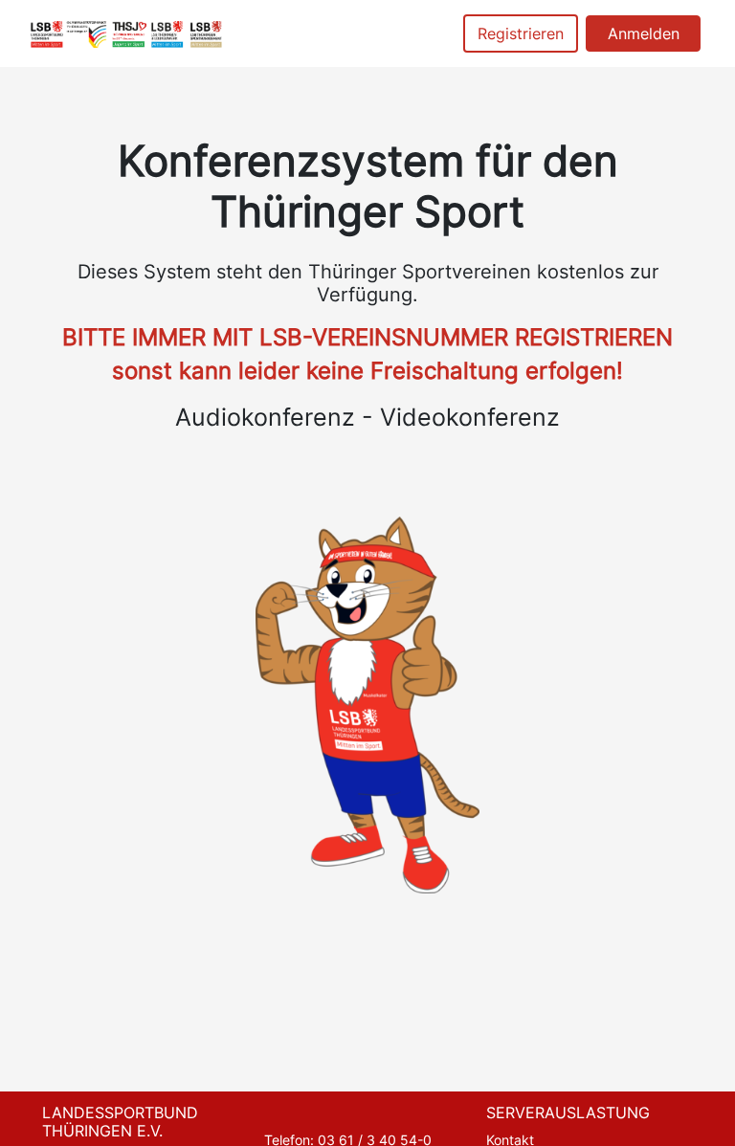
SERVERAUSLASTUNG (568, 1112)
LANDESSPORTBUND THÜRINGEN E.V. (120, 1121)
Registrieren (521, 33)
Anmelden (643, 33)
